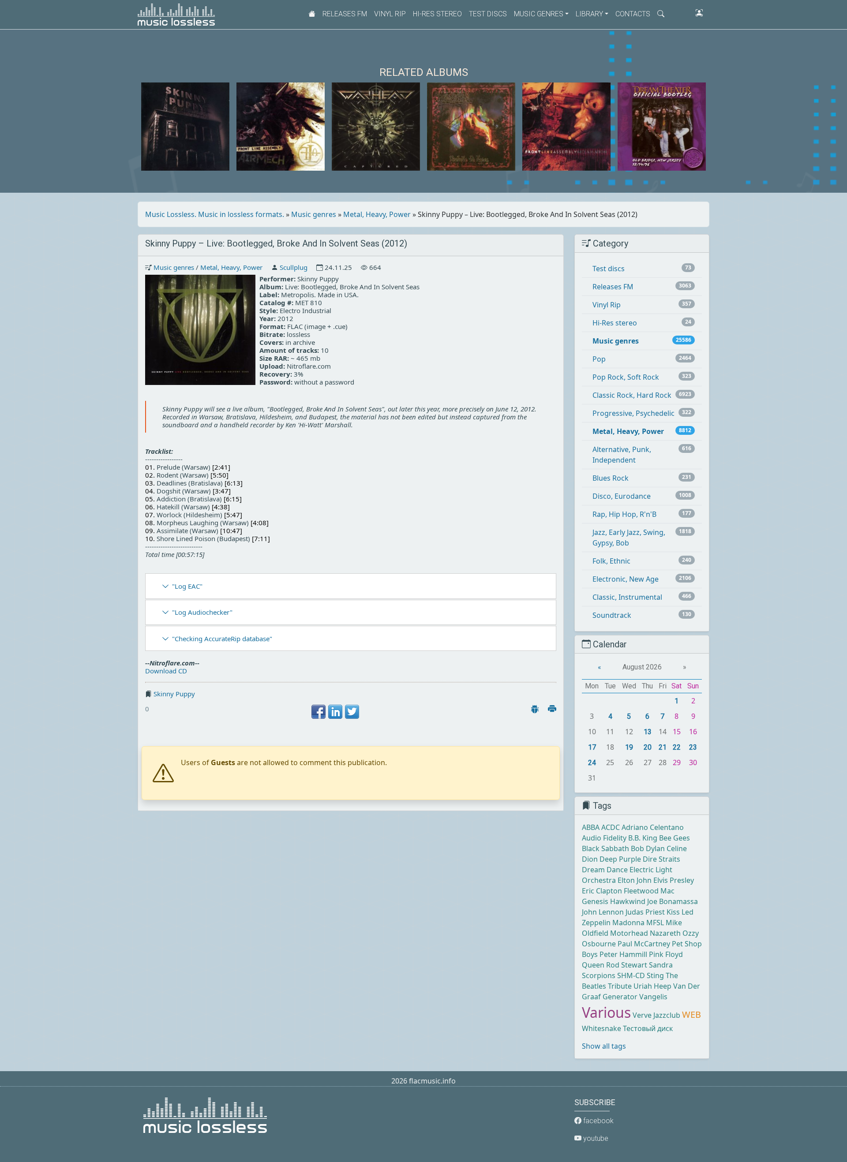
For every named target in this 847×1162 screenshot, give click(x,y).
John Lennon (603, 912)
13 (648, 732)
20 (648, 747)
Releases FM (344, 14)
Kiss (673, 912)
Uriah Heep (652, 986)
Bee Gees (674, 838)
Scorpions (598, 975)
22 (677, 747)
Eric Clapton (602, 891)
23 (693, 747)
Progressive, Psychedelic (633, 413)
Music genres (313, 214)
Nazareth (665, 933)
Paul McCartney (644, 944)
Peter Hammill (623, 954)
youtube (594, 1138)
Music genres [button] (538, 14)
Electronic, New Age (625, 579)
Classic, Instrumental (627, 597)
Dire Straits (661, 859)
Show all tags (604, 1046)
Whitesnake (601, 1028)
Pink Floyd (666, 954)
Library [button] (589, 14)
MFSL (655, 922)
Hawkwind (627, 901)
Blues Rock (610, 478)
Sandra (661, 965)
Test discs (488, 14)
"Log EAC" (187, 586)
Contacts (632, 14)
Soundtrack (611, 615)
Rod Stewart (626, 965)
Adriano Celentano (653, 827)
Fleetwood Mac (649, 891)
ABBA (591, 827)
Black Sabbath (605, 848)
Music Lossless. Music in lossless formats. (214, 214)
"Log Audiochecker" (202, 612)
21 (663, 747)
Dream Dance (605, 869)
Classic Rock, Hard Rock (631, 395)
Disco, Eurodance (621, 496)
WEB (691, 1014)
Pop (599, 359)
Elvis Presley (673, 880)
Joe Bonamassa (672, 901)
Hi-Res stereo (437, 14)
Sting (655, 975)
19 (629, 747)
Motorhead (629, 933)
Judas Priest (645, 912)
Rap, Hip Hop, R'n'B (624, 514)
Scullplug (293, 267)
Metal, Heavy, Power (377, 214)
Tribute (620, 986)
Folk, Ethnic (611, 561)
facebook (597, 1121)
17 (592, 747)
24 (592, 762)
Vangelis (653, 996)
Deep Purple (620, 859)
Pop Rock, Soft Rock (625, 377)
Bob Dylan (648, 848)
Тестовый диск (648, 1028)
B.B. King (642, 838)
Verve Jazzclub (656, 1015)
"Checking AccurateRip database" (222, 638)
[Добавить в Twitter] (352, 712)
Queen (593, 965)
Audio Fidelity (604, 838)
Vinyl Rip (390, 14)
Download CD (166, 670)
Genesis (595, 901)
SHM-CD (631, 975)
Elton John (635, 880)
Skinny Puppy (174, 693)
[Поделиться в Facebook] (318, 712)
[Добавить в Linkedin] (335, 712)
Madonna (628, 922)
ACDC (610, 827)
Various (606, 1012)
